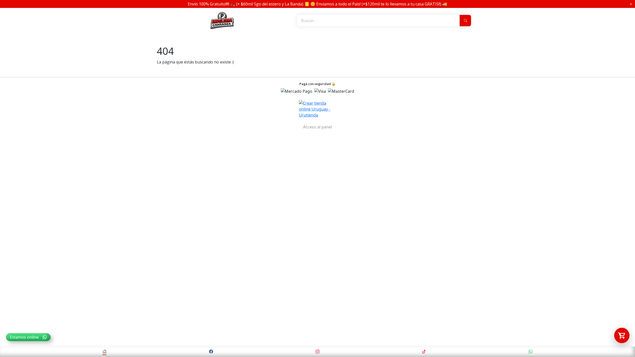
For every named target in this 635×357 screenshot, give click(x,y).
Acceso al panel (317, 127)
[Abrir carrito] (622, 335)
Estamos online (24, 337)
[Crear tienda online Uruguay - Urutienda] (317, 109)
